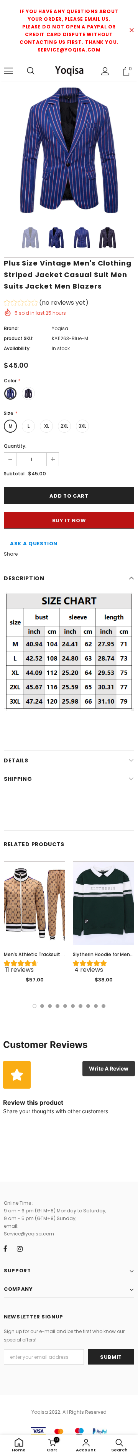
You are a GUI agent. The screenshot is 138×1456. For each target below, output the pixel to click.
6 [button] (73, 1006)
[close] (131, 31)
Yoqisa (60, 328)
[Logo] (69, 70)
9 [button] (96, 1006)
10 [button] (103, 1006)
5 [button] (65, 1006)
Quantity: (15, 446)
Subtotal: (15, 473)
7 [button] (80, 1006)
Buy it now (69, 520)
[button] (46, 304)
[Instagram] (19, 1248)
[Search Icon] (30, 71)
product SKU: (18, 338)
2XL (64, 426)
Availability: (17, 348)
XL (46, 426)
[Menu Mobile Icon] (8, 71)
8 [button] (88, 1006)
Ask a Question (34, 543)
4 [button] (57, 1006)
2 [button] (42, 1006)
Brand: (11, 328)
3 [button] (50, 1006)
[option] (69, 150)
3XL (82, 426)
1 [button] (34, 1006)
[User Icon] (105, 71)
